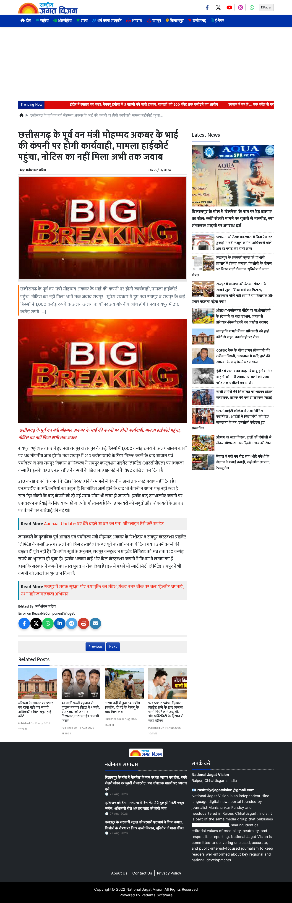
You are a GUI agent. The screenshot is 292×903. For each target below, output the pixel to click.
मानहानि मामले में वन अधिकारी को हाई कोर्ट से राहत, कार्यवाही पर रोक (242, 334)
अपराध (136, 21)
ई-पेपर (219, 21)
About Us (119, 873)
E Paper (266, 7)
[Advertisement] (146, 61)
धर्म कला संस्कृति (109, 21)
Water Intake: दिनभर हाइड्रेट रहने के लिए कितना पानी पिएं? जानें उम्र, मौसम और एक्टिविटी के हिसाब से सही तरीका (165, 712)
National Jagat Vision (144, 889)
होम (28, 21)
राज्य (84, 21)
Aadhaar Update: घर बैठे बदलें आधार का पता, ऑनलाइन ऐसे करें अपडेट (104, 524)
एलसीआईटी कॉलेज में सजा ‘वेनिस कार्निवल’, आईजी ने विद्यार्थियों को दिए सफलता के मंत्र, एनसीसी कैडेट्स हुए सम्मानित (230, 419)
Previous (95, 647)
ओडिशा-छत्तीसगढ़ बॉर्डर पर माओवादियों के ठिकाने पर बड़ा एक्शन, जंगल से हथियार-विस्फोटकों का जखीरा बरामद (243, 316)
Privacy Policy (169, 873)
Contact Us (142, 873)
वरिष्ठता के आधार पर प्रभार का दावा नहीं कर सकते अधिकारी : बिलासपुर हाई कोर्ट (35, 710)
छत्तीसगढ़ (199, 21)
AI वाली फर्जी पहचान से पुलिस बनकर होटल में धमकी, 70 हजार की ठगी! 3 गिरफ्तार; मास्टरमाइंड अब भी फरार (81, 712)
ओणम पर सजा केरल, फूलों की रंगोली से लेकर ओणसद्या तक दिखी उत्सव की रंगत (243, 440)
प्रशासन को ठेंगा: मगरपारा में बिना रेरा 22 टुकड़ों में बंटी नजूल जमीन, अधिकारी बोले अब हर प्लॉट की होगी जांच (244, 243)
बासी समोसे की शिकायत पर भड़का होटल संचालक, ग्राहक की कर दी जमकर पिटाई (244, 395)
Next (113, 647)
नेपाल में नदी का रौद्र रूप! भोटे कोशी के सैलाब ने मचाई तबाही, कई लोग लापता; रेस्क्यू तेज (243, 462)
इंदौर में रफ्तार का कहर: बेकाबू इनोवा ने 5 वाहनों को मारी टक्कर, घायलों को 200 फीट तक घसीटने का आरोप (129, 105)
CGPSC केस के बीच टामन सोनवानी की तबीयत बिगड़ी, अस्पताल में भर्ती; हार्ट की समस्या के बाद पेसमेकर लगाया (243, 356)
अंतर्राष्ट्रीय (64, 21)
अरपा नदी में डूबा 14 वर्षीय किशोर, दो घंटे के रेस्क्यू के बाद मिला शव (122, 707)
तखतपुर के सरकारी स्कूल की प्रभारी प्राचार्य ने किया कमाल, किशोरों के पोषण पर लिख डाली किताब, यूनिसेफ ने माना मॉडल (232, 266)
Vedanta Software (156, 895)
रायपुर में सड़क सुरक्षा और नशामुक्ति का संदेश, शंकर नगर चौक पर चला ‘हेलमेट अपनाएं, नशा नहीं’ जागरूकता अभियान (102, 590)
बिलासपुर (176, 21)
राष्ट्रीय (44, 21)
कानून (156, 21)
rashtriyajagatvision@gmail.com (226, 790)
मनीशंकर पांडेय (36, 170)
